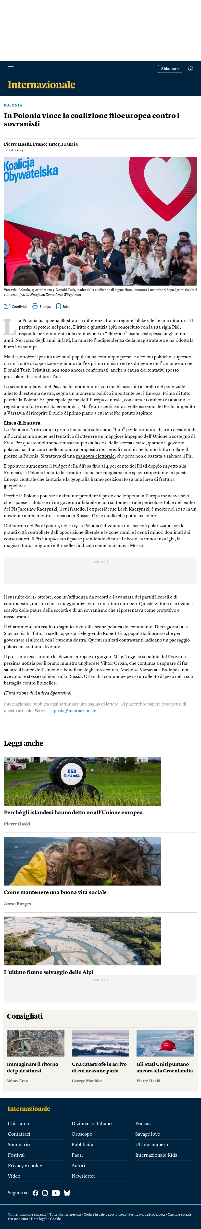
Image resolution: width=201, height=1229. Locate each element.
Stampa (45, 307)
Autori (78, 1166)
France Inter (46, 144)
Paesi (77, 1155)
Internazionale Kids (156, 1155)
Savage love (147, 1134)
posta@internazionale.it (77, 711)
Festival (16, 1155)
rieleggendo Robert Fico (101, 633)
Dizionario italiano (92, 1124)
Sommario (19, 1145)
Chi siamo (18, 1124)
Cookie (55, 1219)
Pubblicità (82, 1145)
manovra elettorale (95, 456)
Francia (69, 144)
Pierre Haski (17, 144)
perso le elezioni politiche (145, 357)
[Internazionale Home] (30, 1108)
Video (14, 1176)
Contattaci (19, 1134)
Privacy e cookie (25, 1166)
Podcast (143, 1124)
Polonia (13, 105)
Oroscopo (82, 1134)
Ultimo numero (151, 1145)
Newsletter (83, 1176)
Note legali (39, 1219)
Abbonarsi (170, 69)
